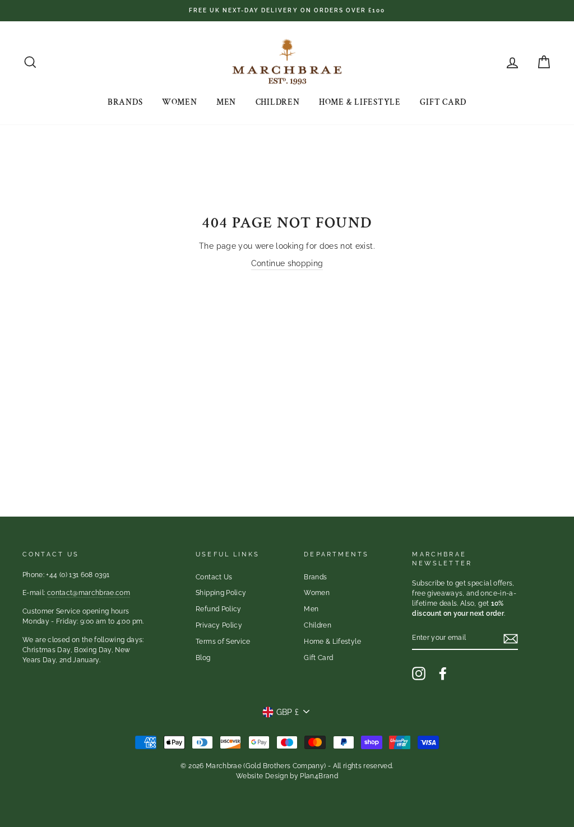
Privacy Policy (219, 625)
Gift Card (443, 102)
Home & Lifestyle (360, 102)
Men (226, 102)
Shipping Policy (221, 593)
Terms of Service (223, 641)
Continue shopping (287, 263)
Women (179, 102)
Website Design (262, 776)
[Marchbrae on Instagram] (418, 673)
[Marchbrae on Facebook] (443, 673)
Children (278, 102)
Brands (125, 102)
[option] (287, 11)
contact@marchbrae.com (88, 593)
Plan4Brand (319, 776)
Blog (203, 658)
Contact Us (214, 577)
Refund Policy (219, 609)
